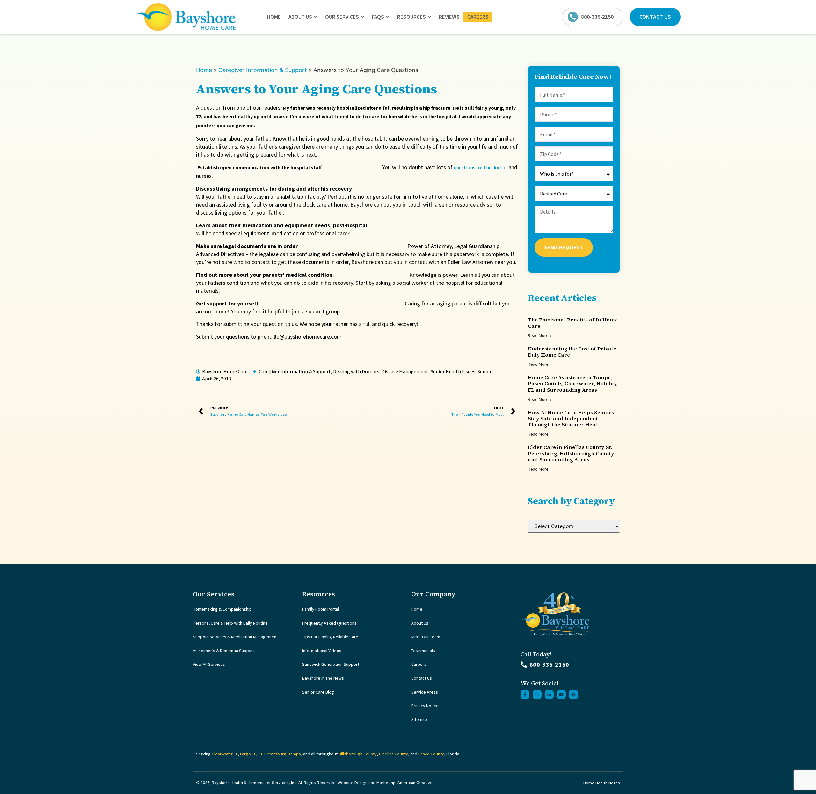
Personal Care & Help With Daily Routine (230, 623)
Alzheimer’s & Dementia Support (224, 650)
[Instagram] (537, 694)
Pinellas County (393, 754)
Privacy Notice (425, 706)
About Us (300, 16)
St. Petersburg (272, 754)
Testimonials (423, 650)
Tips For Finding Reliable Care (330, 637)
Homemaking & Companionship (222, 609)
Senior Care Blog (318, 692)
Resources (411, 16)
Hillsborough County (358, 754)
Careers (478, 16)
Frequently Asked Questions (329, 623)
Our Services (342, 16)
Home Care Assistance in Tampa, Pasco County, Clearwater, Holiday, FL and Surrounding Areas (572, 383)
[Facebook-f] (525, 694)
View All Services (209, 664)
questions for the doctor (480, 167)
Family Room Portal (320, 609)
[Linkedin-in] (549, 694)
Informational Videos (321, 650)
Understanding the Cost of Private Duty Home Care (572, 351)
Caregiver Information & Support (262, 70)
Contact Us (421, 678)
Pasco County (431, 754)
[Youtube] (561, 694)
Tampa (294, 754)
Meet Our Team (425, 637)
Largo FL (248, 754)
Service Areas (424, 692)
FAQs (378, 16)
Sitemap (419, 719)
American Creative (415, 782)
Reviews (449, 16)
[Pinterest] (573, 694)
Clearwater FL (225, 754)
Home (274, 16)
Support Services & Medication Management (235, 637)
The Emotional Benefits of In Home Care (573, 322)
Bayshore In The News (323, 678)
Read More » (539, 335)
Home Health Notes (601, 783)
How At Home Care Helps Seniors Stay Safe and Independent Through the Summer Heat (571, 418)
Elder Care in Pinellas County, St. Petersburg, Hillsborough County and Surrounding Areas (571, 453)
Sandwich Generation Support (330, 664)
